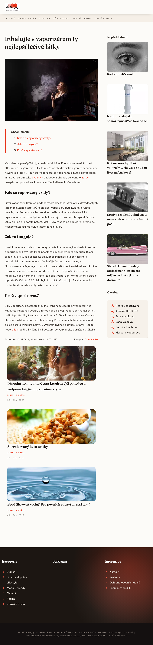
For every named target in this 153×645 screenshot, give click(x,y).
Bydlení (10, 18)
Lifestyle (45, 18)
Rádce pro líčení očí (120, 74)
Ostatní (77, 18)
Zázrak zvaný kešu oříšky (27, 447)
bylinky (36, 177)
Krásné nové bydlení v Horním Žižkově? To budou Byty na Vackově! (127, 167)
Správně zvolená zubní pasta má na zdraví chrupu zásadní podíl (127, 219)
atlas (15, 329)
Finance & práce (27, 18)
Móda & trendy (61, 18)
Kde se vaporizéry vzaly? (34, 138)
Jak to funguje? (27, 144)
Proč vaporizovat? (29, 150)
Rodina (88, 18)
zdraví (85, 177)
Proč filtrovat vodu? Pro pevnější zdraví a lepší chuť (48, 504)
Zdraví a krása (103, 18)
